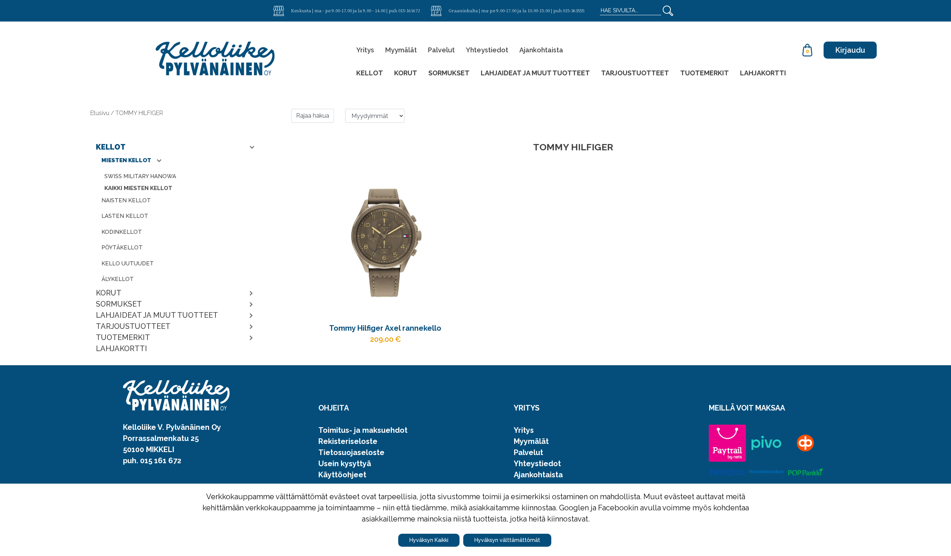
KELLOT (369, 73)
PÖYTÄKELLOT (122, 247)
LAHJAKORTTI (763, 73)
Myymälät (401, 50)
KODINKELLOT (121, 232)
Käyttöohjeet (342, 474)
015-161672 (409, 10)
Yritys (365, 50)
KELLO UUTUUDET (127, 263)
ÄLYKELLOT (117, 279)
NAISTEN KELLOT (126, 200)
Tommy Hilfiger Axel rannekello (385, 328)
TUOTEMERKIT (704, 73)
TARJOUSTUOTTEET (635, 73)
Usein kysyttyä (344, 463)
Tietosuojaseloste (351, 452)
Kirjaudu (850, 50)
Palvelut (441, 50)
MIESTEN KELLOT (126, 160)
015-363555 (573, 10)
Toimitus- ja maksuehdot (363, 430)
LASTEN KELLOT (124, 216)
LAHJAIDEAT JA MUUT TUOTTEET (535, 73)
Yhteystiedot (487, 50)
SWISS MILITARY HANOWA (140, 176)
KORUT (405, 73)
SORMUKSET (449, 73)
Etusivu (100, 113)
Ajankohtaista (541, 50)
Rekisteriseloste (347, 441)
